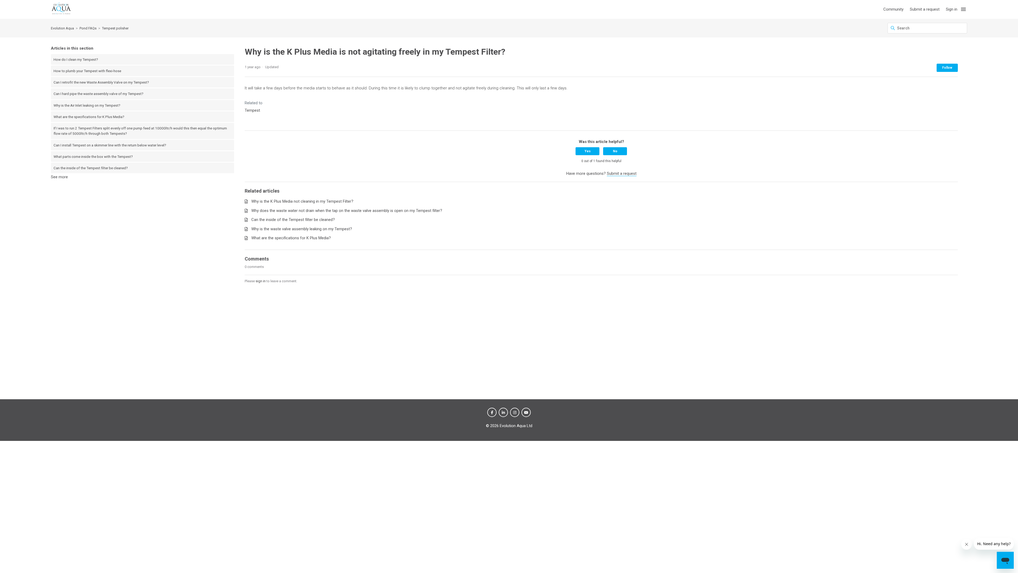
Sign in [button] (951, 9)
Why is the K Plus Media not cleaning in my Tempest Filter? (302, 201)
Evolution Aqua (62, 28)
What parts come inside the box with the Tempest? (93, 156)
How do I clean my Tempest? (76, 59)
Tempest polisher (115, 28)
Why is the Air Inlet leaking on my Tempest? (87, 105)
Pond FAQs (88, 28)
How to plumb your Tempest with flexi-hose (87, 71)
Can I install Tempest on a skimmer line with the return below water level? (110, 145)
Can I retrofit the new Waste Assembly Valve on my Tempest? (101, 82)
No (615, 151)
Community (893, 9)
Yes (588, 151)
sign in (261, 281)
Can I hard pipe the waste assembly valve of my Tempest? (98, 94)
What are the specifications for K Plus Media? (89, 117)
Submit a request (925, 9)
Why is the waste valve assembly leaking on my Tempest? (301, 229)
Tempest (252, 110)
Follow (947, 68)
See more (59, 177)
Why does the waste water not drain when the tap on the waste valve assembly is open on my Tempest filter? (346, 210)
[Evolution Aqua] (61, 9)
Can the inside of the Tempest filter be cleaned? (91, 168)
